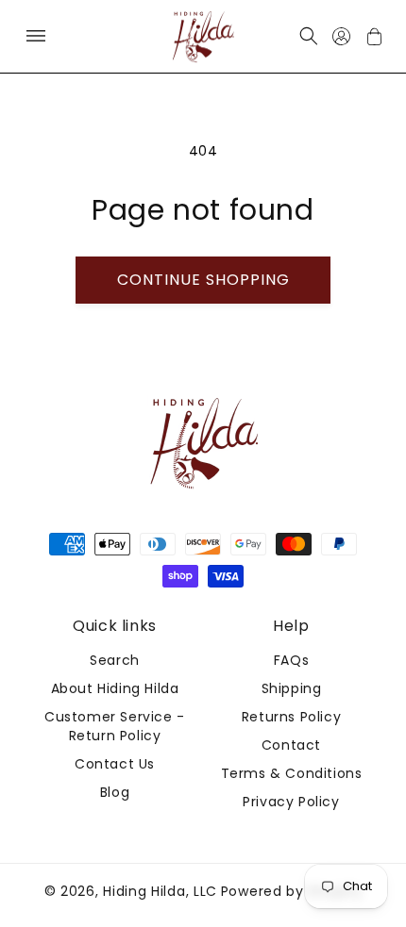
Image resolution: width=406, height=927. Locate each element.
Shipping (292, 688)
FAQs (291, 660)
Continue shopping (203, 279)
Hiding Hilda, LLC (160, 891)
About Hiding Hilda (115, 688)
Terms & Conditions (292, 773)
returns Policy (291, 716)
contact (291, 745)
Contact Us (115, 763)
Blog (114, 792)
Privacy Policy (291, 801)
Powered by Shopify (292, 891)
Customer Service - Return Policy (114, 726)
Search (115, 660)
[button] (35, 36)
